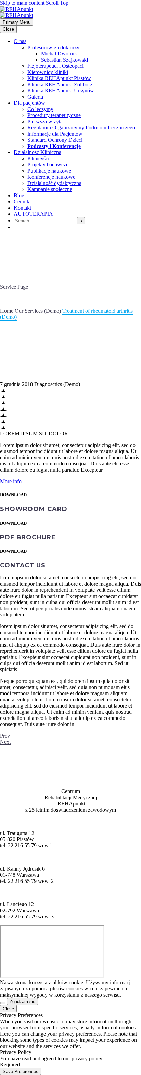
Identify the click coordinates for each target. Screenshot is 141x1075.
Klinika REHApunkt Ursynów (60, 90)
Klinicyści (38, 158)
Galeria (35, 97)
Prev (5, 736)
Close (8, 29)
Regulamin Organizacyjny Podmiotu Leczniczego (81, 127)
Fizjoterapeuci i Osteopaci (55, 66)
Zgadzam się (22, 1001)
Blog (19, 195)
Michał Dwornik (59, 54)
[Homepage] (16, 12)
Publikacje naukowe (49, 171)
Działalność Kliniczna (37, 152)
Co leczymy (40, 109)
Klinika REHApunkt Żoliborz (59, 84)
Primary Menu (16, 22)
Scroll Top (57, 3)
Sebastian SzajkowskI (64, 60)
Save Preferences (20, 1071)
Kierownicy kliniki (47, 72)
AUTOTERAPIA (33, 214)
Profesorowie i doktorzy (53, 47)
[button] (11, 481)
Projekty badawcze (47, 164)
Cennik (21, 201)
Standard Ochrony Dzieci (54, 140)
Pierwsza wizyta (45, 121)
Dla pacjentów (29, 103)
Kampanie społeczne (49, 189)
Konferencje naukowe (51, 177)
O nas (20, 41)
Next (5, 742)
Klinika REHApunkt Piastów (59, 78)
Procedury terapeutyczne (54, 115)
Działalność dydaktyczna (54, 183)
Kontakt (22, 208)
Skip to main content (22, 3)
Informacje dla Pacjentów (54, 134)
